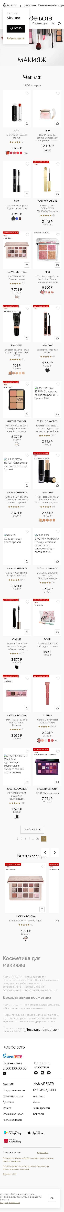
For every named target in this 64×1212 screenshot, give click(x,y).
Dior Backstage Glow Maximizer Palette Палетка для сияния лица (47, 279)
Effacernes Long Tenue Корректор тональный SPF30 (17, 353)
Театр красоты (41, 1108)
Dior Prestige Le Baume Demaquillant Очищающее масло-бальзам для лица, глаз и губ (47, 138)
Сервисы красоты (13, 1096)
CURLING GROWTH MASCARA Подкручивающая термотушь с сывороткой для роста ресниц (48, 576)
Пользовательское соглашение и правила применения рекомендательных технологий (26, 1167)
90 (37, 838)
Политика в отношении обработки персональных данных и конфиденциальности (28, 1159)
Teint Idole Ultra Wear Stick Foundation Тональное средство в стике (47, 500)
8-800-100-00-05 (15, 1068)
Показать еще (32, 829)
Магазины (30, 5)
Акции (36, 1102)
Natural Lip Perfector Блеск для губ (48, 721)
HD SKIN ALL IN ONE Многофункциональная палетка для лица (17, 428)
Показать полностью (41, 1030)
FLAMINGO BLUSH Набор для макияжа (47, 645)
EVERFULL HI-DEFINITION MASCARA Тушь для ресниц (47, 208)
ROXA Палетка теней (47, 793)
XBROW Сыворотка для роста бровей (17, 574)
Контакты (38, 1114)
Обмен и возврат (13, 1114)
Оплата (7, 1108)
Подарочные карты (14, 1090)
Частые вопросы (12, 1120)
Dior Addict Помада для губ (17, 136)
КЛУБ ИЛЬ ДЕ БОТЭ (44, 1090)
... (33, 838)
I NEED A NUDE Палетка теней (17, 278)
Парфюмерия (40, 23)
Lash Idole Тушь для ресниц (47, 351)
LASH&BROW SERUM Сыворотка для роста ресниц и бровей (17, 500)
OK (51, 1198)
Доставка (8, 1102)
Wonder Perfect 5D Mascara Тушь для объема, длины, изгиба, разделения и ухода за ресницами (17, 646)
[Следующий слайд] (55, 852)
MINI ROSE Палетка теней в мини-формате (17, 723)
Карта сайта (42, 1153)
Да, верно (16, 28)
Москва (11, 5)
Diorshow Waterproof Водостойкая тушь (17, 207)
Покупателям (46, 5)
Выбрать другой (15, 38)
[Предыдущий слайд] (45, 852)
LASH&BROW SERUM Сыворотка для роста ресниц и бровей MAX (47, 428)
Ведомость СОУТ (9, 1174)
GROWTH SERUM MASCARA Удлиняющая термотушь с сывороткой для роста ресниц (17, 796)
